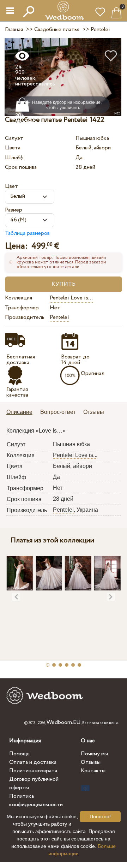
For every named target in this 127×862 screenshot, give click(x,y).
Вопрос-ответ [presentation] (57, 412)
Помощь (19, 754)
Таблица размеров (27, 233)
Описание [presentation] (19, 412)
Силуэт (14, 138)
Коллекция (18, 298)
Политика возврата (33, 771)
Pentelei (59, 317)
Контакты (93, 771)
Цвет (11, 186)
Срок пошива (21, 167)
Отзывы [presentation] (93, 412)
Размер (13, 210)
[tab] (21, 412)
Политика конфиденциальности (36, 800)
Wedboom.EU (64, 722)
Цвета (12, 147)
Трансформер (22, 307)
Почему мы (94, 754)
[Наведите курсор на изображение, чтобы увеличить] (63, 77)
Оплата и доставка (32, 762)
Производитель (24, 317)
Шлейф (14, 157)
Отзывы (91, 762)
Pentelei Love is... (71, 298)
